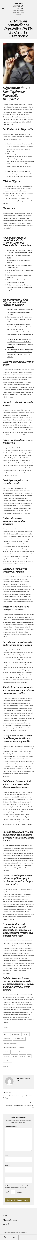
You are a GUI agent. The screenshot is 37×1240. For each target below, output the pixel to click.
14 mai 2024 (5, 1066)
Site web (8, 1176)
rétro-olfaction (17, 1052)
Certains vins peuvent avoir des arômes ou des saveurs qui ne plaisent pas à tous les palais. (19, 319)
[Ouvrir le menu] (3, 9)
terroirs (15, 1056)
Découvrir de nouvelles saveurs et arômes (19, 250)
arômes (6, 1034)
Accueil (4, 1237)
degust (6, 1027)
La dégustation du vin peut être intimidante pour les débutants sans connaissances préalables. (20, 312)
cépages (26, 1034)
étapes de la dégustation (10, 1043)
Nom (7, 1155)
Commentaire (11, 1126)
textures (22, 1056)
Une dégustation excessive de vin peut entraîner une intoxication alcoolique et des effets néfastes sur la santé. (20, 327)
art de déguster (16, 1034)
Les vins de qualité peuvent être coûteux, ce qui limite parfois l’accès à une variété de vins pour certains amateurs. (20, 334)
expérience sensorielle (10, 1047)
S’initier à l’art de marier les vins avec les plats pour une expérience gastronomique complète (19, 287)
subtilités (6, 1056)
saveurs (27, 1052)
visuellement (7, 1060)
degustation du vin (19, 1038)
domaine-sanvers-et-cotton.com (18, 5)
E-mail (8, 1165)
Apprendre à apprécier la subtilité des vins (19, 252)
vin (29, 1056)
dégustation (7, 1038)
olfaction (6, 1052)
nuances (21, 1047)
